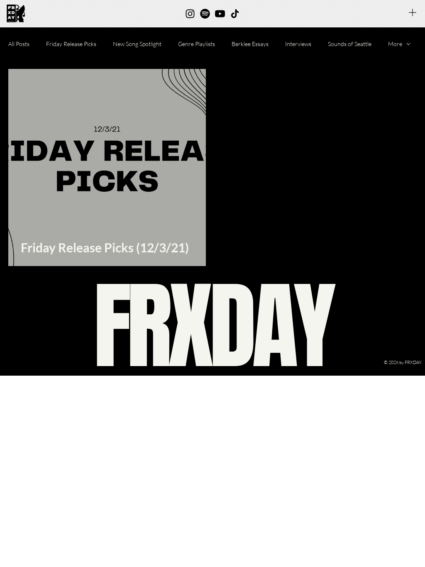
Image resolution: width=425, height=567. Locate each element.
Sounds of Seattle (349, 43)
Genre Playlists (196, 43)
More (395, 43)
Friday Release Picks (71, 43)
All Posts (18, 43)
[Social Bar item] (190, 14)
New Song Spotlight (137, 43)
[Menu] (412, 12)
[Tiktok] (235, 14)
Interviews (298, 43)
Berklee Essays (250, 43)
